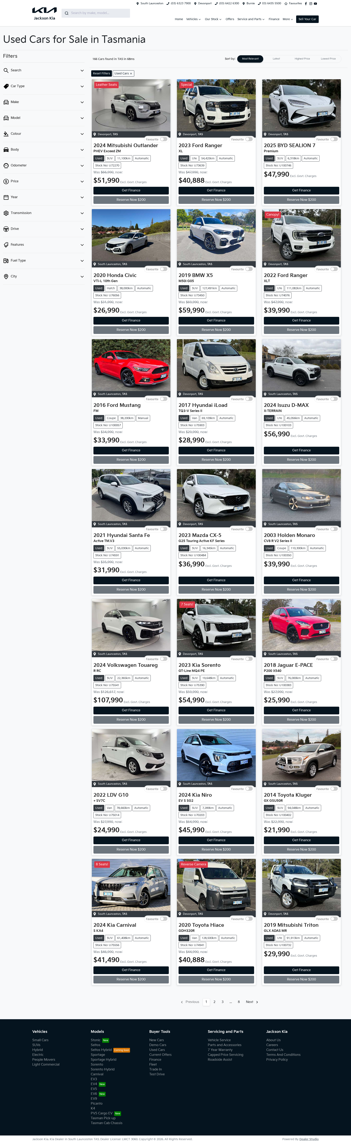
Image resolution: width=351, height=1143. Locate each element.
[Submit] (66, 13)
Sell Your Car (307, 19)
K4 (93, 1108)
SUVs (36, 1045)
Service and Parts (249, 19)
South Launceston (152, 3)
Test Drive (157, 1074)
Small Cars (40, 1040)
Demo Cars (157, 1045)
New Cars (156, 1040)
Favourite (152, 139)
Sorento (97, 1065)
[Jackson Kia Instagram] (311, 3)
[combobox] (96, 13)
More (286, 19)
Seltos (95, 1045)
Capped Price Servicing (225, 1055)
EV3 (94, 1079)
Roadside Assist (220, 1060)
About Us (273, 1040)
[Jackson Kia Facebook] (306, 3)
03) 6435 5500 (271, 3)
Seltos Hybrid (101, 1050)
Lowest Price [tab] (328, 58)
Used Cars (157, 1050)
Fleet (153, 1065)
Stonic (96, 1040)
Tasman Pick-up (103, 1118)
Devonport (205, 3)
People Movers (43, 1060)
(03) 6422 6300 (229, 3)
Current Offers (160, 1055)
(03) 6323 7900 (181, 3)
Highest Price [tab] (302, 58)
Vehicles (192, 19)
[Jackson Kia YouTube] (316, 3)
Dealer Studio (309, 1139)
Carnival (97, 1074)
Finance (274, 19)
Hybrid (37, 1050)
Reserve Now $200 (131, 200)
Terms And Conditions (283, 1055)
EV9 (94, 1099)
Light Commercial (46, 1065)
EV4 (94, 1084)
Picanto (97, 1104)
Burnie (251, 3)
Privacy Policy (277, 1060)
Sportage (98, 1055)
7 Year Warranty (220, 1050)
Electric (37, 1055)
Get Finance (131, 190)
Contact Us (274, 1050)
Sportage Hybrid (103, 1060)
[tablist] (289, 59)
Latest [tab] (276, 58)
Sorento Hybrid (103, 1069)
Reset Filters (101, 73)
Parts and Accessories (225, 1045)
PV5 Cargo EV (102, 1113)
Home (179, 19)
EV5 (94, 1089)
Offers (230, 19)
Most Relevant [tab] (250, 58)
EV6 (94, 1094)
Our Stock (211, 19)
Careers (272, 1045)
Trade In (155, 1069)
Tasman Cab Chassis (106, 1123)
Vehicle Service (219, 1040)
